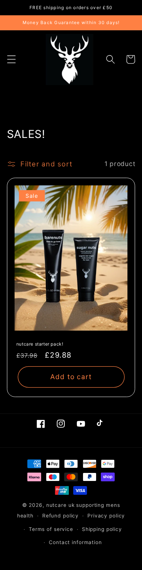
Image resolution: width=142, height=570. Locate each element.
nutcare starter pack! (39, 344)
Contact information (75, 542)
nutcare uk (60, 505)
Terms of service (51, 529)
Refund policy (60, 516)
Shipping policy (102, 529)
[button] (11, 59)
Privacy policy (106, 516)
